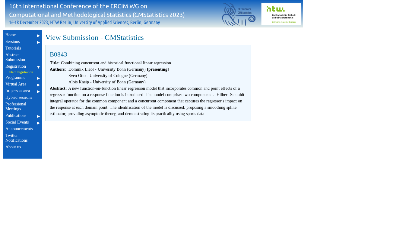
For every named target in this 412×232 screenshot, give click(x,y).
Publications (15, 115)
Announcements (19, 129)
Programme (15, 77)
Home (10, 35)
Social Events (17, 122)
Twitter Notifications (16, 138)
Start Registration (21, 72)
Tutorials (13, 48)
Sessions (12, 41)
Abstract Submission (15, 57)
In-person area (17, 91)
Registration (15, 66)
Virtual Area (15, 84)
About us (13, 147)
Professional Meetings (15, 106)
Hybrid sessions (18, 97)
